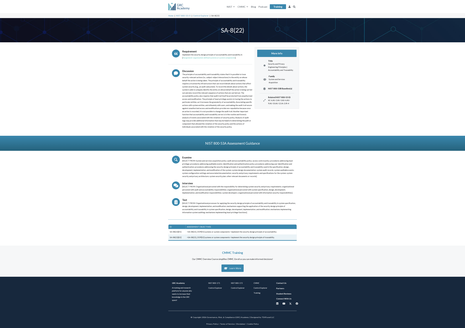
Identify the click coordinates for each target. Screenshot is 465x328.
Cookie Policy (253, 324)
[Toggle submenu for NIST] (233, 6)
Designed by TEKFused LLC (262, 317)
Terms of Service (227, 324)
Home (171, 16)
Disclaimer (240, 324)
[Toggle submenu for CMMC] (247, 6)
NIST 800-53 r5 (183, 16)
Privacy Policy (212, 324)
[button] (294, 6)
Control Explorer (201, 16)
